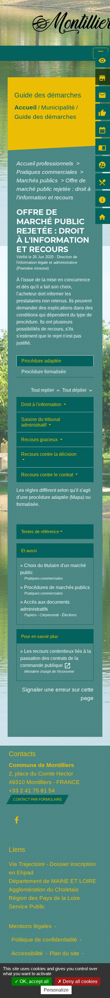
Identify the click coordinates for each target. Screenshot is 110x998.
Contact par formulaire (37, 799)
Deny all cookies (79, 981)
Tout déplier (78, 390)
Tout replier (46, 390)
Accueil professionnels (45, 163)
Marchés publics (37, 180)
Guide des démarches (45, 116)
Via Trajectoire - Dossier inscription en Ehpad (52, 868)
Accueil (25, 107)
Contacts (22, 754)
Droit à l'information (41, 404)
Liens (17, 849)
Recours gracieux (40, 439)
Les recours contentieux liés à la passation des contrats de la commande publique (55, 658)
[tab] (55, 361)
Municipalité (58, 107)
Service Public (27, 906)
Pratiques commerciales (47, 172)
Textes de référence (40, 531)
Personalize (56, 989)
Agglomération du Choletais (44, 889)
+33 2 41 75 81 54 (32, 790)
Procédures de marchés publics (57, 587)
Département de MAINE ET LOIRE (52, 881)
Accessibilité (27, 953)
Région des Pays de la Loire (44, 898)
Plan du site (64, 953)
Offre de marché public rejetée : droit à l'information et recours (53, 189)
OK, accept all (33, 981)
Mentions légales (30, 926)
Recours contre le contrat (47, 474)
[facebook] (16, 820)
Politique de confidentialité (44, 939)
